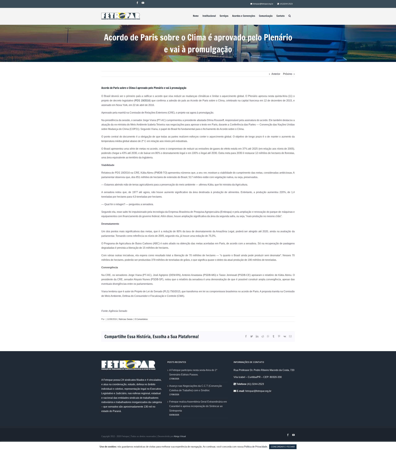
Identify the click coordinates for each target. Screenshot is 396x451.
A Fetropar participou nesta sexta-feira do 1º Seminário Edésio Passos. (193, 372)
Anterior (275, 74)
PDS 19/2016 (142, 100)
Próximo (287, 74)
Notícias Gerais (126, 319)
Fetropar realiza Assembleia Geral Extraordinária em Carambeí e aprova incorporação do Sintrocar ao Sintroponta (198, 406)
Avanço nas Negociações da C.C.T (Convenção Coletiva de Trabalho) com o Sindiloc (195, 388)
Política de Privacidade (255, 446)
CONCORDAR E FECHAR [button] (283, 447)
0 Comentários (141, 319)
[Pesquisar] (289, 16)
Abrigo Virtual (180, 436)
